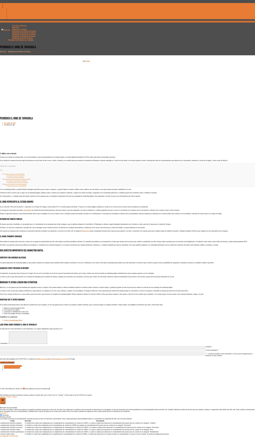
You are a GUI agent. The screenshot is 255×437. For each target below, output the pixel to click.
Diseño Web (8, 5)
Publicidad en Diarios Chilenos (18, 16)
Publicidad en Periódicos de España (20, 9)
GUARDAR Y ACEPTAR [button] (9, 436)
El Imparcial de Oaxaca (12, 368)
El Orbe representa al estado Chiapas (14, 174)
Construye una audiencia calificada (17, 180)
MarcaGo (85, 231)
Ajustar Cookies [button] (5, 397)
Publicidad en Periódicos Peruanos (19, 14)
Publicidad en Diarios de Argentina (20, 13)
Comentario (4, 343)
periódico (28, 210)
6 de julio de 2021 (10, 123)
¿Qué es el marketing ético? (13, 320)
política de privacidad (43, 359)
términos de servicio (61, 359)
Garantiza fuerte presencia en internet (18, 182)
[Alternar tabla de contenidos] (1, 170)
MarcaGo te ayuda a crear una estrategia (15, 184)
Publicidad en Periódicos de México (20, 11)
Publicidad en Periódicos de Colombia (21, 18)
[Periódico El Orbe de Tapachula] (127, 87)
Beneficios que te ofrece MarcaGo (17, 186)
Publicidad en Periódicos (12, 7)
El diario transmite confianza (16, 177)
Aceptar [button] (14, 397)
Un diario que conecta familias (16, 175)
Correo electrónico (212, 350)
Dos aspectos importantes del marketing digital (17, 179)
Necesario (5, 415)
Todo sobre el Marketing (12, 4)
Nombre (209, 347)
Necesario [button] (3, 413)
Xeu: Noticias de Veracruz (13, 366)
